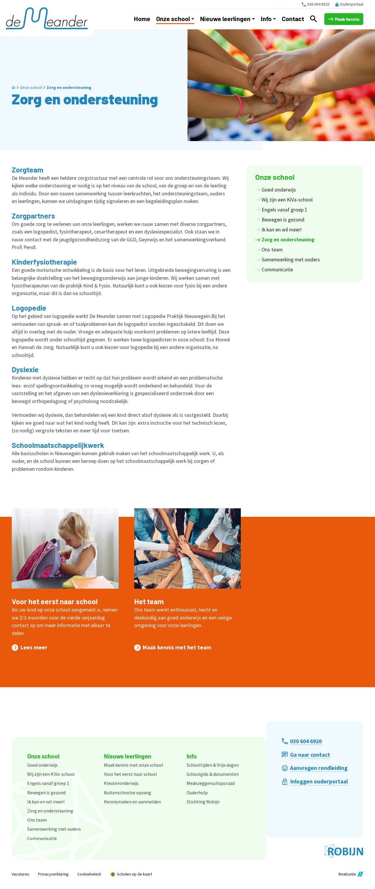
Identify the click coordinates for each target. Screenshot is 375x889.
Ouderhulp (197, 792)
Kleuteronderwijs (121, 783)
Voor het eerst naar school (55, 601)
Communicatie (42, 838)
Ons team (37, 820)
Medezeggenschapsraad (211, 783)
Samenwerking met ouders (54, 829)
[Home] (47, 18)
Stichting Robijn (203, 802)
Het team (149, 601)
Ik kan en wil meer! (45, 802)
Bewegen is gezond (46, 792)
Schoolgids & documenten (213, 774)
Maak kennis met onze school (133, 765)
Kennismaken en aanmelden (132, 802)
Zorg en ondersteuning (69, 87)
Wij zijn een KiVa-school (51, 774)
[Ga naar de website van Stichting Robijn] (343, 851)
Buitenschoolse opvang (127, 792)
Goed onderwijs (42, 765)
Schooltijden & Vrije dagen (213, 765)
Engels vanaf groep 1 (48, 783)
